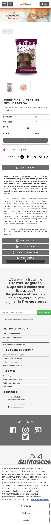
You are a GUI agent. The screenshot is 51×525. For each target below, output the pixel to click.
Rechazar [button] (26, 513)
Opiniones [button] (27, 259)
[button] (10, 4)
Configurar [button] (26, 506)
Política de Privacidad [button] (13, 379)
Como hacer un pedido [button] (13, 358)
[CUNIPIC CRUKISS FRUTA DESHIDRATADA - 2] (23, 87)
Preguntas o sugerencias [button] (14, 344)
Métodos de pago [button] (10, 362)
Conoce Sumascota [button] (11, 334)
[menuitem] (25, 333)
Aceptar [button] (26, 520)
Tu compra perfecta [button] (12, 337)
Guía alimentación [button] (26, 252)
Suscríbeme (43, 312)
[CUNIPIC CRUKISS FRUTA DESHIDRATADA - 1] (9, 87)
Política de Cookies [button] (11, 383)
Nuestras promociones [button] (13, 341)
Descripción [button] (26, 167)
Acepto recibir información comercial (19, 320)
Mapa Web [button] (7, 386)
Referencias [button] (26, 240)
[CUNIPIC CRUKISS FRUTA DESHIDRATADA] (25, 57)
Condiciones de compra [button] (13, 355)
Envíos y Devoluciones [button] (13, 365)
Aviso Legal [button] (8, 376)
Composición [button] (26, 246)
